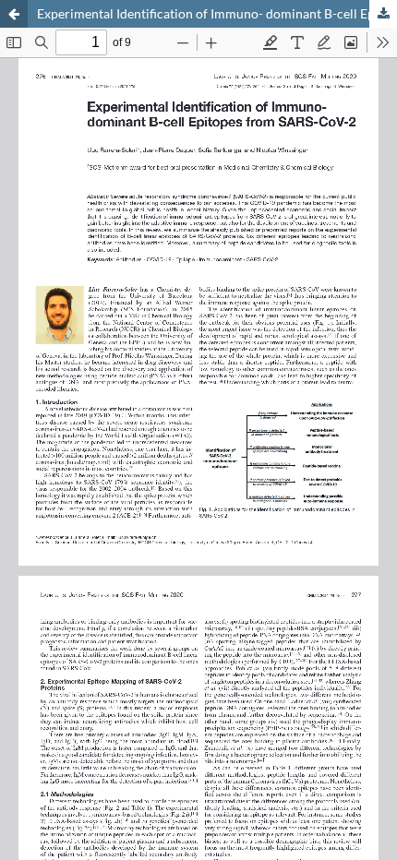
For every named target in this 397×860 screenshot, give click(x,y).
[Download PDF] (383, 14)
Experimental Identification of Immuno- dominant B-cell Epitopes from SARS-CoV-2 (217, 13)
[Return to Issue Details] (14, 14)
